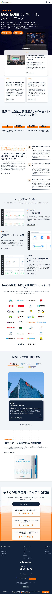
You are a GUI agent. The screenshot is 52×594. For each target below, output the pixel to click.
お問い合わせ (48, 553)
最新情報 (47, 551)
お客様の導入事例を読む (16, 418)
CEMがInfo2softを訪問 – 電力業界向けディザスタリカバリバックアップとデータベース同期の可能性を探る (37, 84)
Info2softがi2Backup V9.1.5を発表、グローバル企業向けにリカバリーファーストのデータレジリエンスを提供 (15, 84)
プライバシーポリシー (26, 592)
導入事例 (25, 555)
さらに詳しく (4, 173)
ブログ (24, 553)
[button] (23, 48)
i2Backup (3, 548)
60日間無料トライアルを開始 (11, 30)
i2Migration (3, 553)
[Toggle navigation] (49, 2)
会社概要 (47, 548)
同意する (46, 592)
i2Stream (3, 555)
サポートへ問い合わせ (27, 558)
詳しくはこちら (30, 73)
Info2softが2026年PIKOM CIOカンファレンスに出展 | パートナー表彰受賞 (35, 57)
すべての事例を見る (25, 424)
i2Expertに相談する (26, 537)
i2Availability (4, 551)
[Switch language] (46, 2)
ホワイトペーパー (26, 551)
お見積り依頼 (26, 513)
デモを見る (26, 525)
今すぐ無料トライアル (26, 504)
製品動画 (25, 548)
